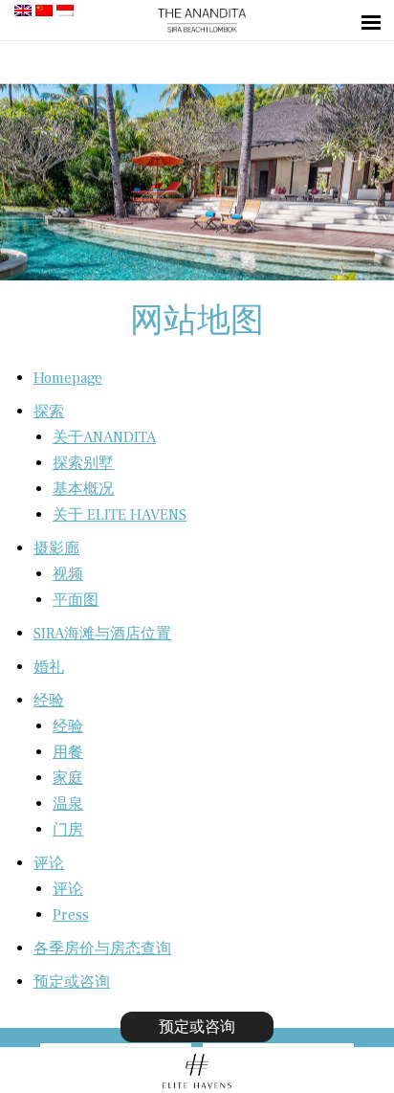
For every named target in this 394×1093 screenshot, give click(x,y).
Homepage (67, 378)
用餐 (68, 752)
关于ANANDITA (104, 437)
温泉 (68, 804)
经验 (48, 700)
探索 (48, 411)
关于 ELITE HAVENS (119, 514)
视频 (68, 574)
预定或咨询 (71, 982)
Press (71, 915)
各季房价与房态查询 (102, 948)
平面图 (75, 600)
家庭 (68, 778)
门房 (68, 829)
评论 (48, 863)
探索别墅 (83, 463)
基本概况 (83, 489)
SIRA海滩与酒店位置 (102, 633)
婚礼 (48, 667)
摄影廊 (56, 548)
